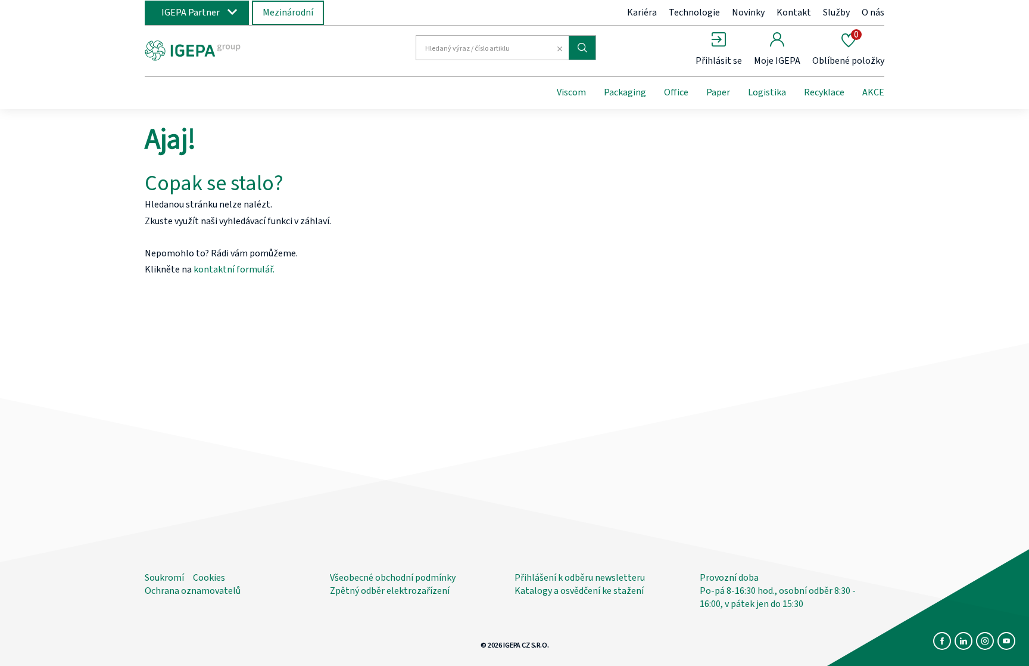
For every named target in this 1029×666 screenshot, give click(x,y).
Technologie (694, 12)
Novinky (748, 12)
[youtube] (1006, 641)
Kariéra (642, 12)
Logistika (767, 92)
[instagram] (985, 641)
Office (676, 92)
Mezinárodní (288, 12)
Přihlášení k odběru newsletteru (579, 577)
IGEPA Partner (190, 12)
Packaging (625, 92)
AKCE (873, 92)
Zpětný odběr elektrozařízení (390, 590)
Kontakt (794, 12)
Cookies (209, 577)
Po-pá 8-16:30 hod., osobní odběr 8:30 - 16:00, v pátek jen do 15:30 (778, 597)
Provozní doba (729, 577)
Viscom (571, 92)
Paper (718, 92)
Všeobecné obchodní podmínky (393, 577)
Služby (836, 12)
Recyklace (824, 92)
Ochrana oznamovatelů (193, 590)
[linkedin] (963, 641)
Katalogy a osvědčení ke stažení (579, 590)
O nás (873, 12)
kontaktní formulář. (234, 269)
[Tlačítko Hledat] (582, 48)
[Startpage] (242, 49)
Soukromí (164, 577)
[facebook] (942, 641)
